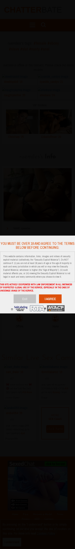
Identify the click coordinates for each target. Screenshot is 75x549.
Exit (24, 298)
